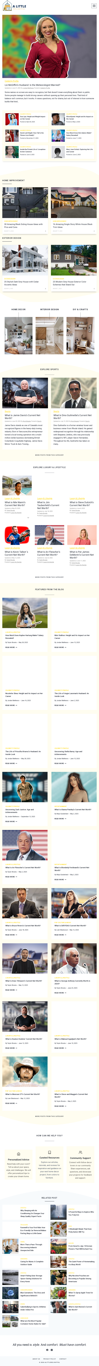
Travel (22, 1241)
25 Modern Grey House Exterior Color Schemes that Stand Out (69, 283)
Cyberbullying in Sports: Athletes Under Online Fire (33, 1308)
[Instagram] (52, 1350)
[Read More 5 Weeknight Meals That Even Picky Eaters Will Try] (58, 1229)
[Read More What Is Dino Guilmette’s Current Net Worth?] (74, 393)
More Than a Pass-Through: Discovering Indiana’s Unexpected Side (31, 1247)
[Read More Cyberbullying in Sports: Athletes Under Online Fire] (10, 1307)
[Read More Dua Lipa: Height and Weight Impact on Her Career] (12, 119)
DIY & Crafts (80, 309)
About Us (36, 1359)
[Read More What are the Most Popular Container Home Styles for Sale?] (10, 1321)
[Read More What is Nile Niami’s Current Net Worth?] (17, 485)
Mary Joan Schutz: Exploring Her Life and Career (79, 150)
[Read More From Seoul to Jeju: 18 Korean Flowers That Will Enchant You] (58, 1246)
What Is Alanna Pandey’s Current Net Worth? (73, 809)
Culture (71, 1243)
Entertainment (61, 806)
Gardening (23, 1258)
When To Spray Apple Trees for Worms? (81, 1294)
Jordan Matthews (28, 88)
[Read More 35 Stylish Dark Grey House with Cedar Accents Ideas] (25, 260)
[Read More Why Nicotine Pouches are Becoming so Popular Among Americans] (58, 1277)
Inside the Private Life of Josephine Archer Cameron (32, 150)
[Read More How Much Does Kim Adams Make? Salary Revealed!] (58, 136)
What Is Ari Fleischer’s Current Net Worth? (48, 553)
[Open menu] (94, 6)
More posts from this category (49, 455)
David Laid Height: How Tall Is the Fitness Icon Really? (32, 134)
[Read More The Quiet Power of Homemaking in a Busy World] (58, 1262)
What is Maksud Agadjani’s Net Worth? (70, 1039)
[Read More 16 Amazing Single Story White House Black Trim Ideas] (74, 202)
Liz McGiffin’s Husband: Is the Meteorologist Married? (32, 85)
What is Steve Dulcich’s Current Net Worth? (82, 504)
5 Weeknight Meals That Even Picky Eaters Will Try (80, 1230)
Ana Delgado (27, 421)
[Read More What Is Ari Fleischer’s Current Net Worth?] (49, 535)
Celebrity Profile (12, 81)
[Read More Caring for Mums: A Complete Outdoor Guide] (10, 1262)
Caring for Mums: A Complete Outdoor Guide (31, 1263)
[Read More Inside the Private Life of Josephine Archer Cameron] (12, 152)
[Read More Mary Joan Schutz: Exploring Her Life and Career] (58, 152)
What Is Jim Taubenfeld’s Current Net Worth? (48, 505)
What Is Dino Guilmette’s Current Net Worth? (72, 417)
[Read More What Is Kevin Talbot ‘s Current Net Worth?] (17, 535)
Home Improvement (11, 221)
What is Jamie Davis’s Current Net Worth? (22, 417)
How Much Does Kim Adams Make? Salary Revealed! (78, 134)
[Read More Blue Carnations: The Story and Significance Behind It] (10, 1293)
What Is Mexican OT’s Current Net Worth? (22, 1094)
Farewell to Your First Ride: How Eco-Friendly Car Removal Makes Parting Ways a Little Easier (33, 1230)
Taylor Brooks (11, 510)
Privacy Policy (49, 1359)
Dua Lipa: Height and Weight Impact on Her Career (32, 118)
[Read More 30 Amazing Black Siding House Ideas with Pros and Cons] (25, 202)
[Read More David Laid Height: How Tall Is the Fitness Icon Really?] (12, 136)
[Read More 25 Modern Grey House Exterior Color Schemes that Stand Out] (74, 260)
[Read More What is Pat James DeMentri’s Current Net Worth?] (82, 535)
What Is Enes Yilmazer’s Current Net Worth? (23, 981)
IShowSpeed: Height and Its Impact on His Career (79, 118)
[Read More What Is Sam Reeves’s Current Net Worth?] (58, 1307)
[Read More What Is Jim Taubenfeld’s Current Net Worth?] (49, 485)
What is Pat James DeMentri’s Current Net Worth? (82, 555)
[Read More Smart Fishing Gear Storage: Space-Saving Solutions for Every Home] (10, 1277)
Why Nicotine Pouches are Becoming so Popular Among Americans (80, 1279)
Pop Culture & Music (63, 922)
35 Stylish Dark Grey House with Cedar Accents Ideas (21, 283)
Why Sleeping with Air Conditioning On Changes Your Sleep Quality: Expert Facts (32, 1213)
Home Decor (19, 309)
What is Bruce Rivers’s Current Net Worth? (23, 926)
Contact (63, 1359)
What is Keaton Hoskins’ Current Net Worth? (23, 1039)
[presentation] (25, 613)
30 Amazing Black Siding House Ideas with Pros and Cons (23, 225)
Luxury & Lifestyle (54, 467)
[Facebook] (47, 1350)
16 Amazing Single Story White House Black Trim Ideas (72, 225)
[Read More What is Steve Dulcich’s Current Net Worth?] (82, 485)
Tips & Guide (24, 1224)
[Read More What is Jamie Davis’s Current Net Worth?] (25, 393)
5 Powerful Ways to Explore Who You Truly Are (81, 1213)
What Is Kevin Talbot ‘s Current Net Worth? (16, 553)
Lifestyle (23, 1207)
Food (70, 1226)
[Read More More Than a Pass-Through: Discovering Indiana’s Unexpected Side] (10, 1246)
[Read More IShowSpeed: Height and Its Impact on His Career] (58, 119)
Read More (10, 647)
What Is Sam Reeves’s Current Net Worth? (80, 1308)
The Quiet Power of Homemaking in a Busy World (81, 1263)
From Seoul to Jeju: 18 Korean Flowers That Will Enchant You (80, 1247)
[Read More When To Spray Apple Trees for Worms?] (58, 1293)
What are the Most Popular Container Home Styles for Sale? (33, 1322)
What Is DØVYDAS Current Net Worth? (70, 926)
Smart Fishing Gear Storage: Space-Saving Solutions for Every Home (31, 1279)
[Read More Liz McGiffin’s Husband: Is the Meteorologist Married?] (49, 46)
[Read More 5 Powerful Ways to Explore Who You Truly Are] (58, 1212)
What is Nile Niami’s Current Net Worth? (15, 504)
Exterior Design (9, 278)
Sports (7, 411)
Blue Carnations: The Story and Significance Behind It (32, 1294)
